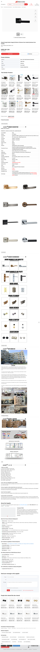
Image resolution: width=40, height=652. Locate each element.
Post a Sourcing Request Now (28, 590)
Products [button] (9, 4)
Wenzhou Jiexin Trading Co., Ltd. (8, 45)
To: (5, 579)
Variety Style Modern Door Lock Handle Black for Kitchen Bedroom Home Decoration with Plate (20, 83)
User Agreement (25, 649)
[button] (1, 1)
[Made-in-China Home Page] (20, 2)
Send (8, 590)
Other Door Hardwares (30, 543)
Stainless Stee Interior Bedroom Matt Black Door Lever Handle (35, 109)
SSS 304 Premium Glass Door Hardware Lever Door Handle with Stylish (12, 83)
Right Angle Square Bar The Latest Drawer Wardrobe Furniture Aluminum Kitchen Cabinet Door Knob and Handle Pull (12, 96)
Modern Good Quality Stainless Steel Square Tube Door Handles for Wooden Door (35, 96)
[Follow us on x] (33, 645)
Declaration (30, 649)
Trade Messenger (16, 645)
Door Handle (24, 7)
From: (5, 577)
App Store (3, 645)
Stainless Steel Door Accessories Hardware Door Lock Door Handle (35, 83)
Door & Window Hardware (17, 7)
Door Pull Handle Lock (22, 639)
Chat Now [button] (30, 53)
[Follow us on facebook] (32, 645)
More (2, 643)
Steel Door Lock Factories (30, 637)
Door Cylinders (14, 543)
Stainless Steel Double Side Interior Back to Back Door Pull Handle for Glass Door (4, 109)
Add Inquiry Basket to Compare (20, 37)
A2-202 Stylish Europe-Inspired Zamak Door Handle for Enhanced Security (20, 96)
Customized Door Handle (5, 639)
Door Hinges (24, 543)
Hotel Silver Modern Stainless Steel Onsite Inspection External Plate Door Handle (12, 109)
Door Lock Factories (13, 637)
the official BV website (23, 504)
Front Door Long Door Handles (6, 632)
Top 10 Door (14, 641)
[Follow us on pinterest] (37, 645)
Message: (4, 582)
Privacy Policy (35, 649)
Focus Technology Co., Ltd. (13, 649)
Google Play (9, 645)
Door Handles (10, 543)
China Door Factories (5, 637)
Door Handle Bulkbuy (27, 641)
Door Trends (20, 641)
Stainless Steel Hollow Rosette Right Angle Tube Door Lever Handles (4, 96)
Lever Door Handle (25, 632)
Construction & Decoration (8, 7)
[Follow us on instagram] (34, 645)
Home (2, 7)
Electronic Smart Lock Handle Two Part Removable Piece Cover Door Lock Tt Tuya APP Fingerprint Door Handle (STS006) (27, 83)
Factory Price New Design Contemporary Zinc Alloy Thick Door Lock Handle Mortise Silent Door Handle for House (27, 96)
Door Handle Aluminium (16, 632)
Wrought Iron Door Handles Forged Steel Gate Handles (20, 618)
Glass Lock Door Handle (31, 639)
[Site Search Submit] (26, 4)
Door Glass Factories (21, 637)
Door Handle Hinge (14, 639)
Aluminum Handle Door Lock (6, 641)
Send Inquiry (10, 53)
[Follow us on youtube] (36, 645)
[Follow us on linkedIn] (28, 647)
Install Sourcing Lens (5, 647)
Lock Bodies (20, 543)
